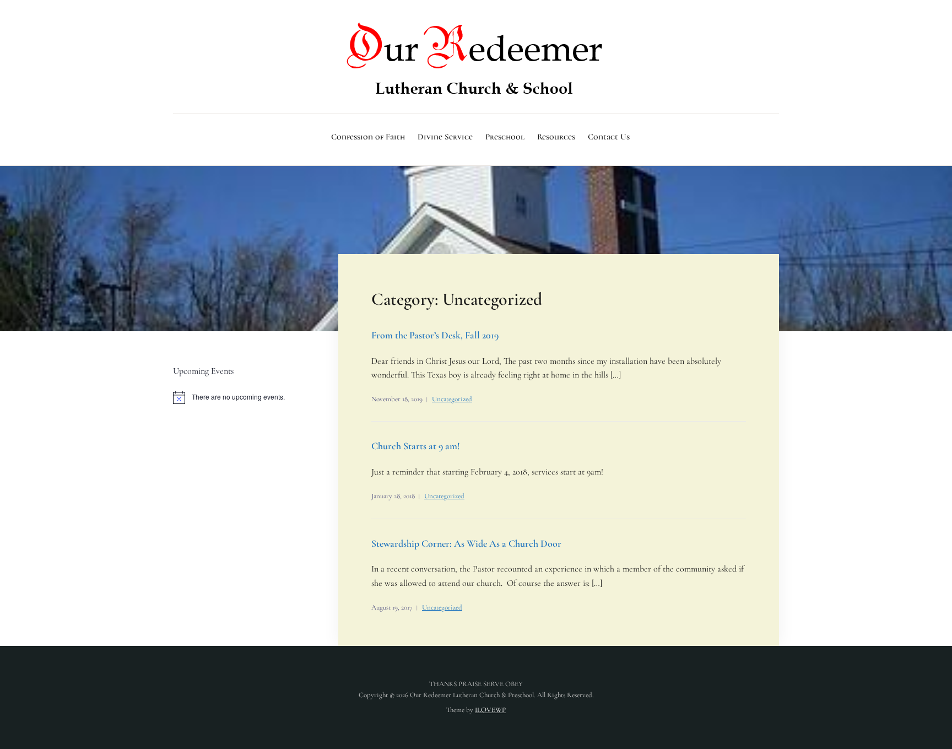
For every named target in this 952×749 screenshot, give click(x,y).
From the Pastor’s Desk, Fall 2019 (435, 335)
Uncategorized (452, 399)
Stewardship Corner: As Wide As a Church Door (466, 543)
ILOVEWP (490, 709)
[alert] (242, 397)
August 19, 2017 (392, 607)
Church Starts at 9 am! (415, 446)
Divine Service (445, 137)
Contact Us (609, 137)
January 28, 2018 (393, 496)
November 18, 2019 (397, 399)
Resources (556, 137)
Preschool (504, 137)
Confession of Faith (368, 137)
